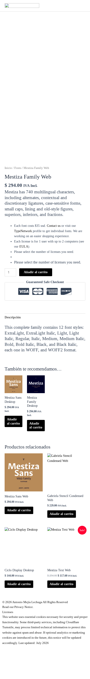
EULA (23, 246)
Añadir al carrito (36, 272)
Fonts (17, 168)
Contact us (53, 225)
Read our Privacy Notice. (17, 607)
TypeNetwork (23, 231)
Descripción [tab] (13, 317)
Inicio (8, 168)
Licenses (7, 612)
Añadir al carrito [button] (13, 421)
